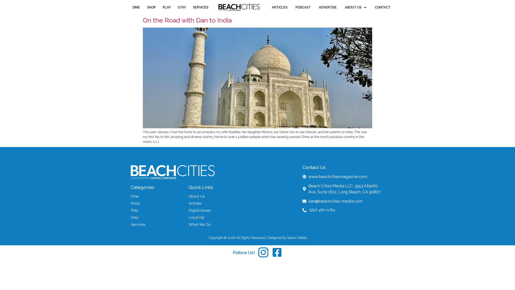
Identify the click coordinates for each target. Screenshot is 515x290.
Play (167, 7)
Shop (151, 7)
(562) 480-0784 (322, 210)
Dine (136, 7)
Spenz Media (297, 238)
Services (200, 7)
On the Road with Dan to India (187, 20)
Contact (382, 7)
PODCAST (303, 7)
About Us (353, 7)
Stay (182, 7)
